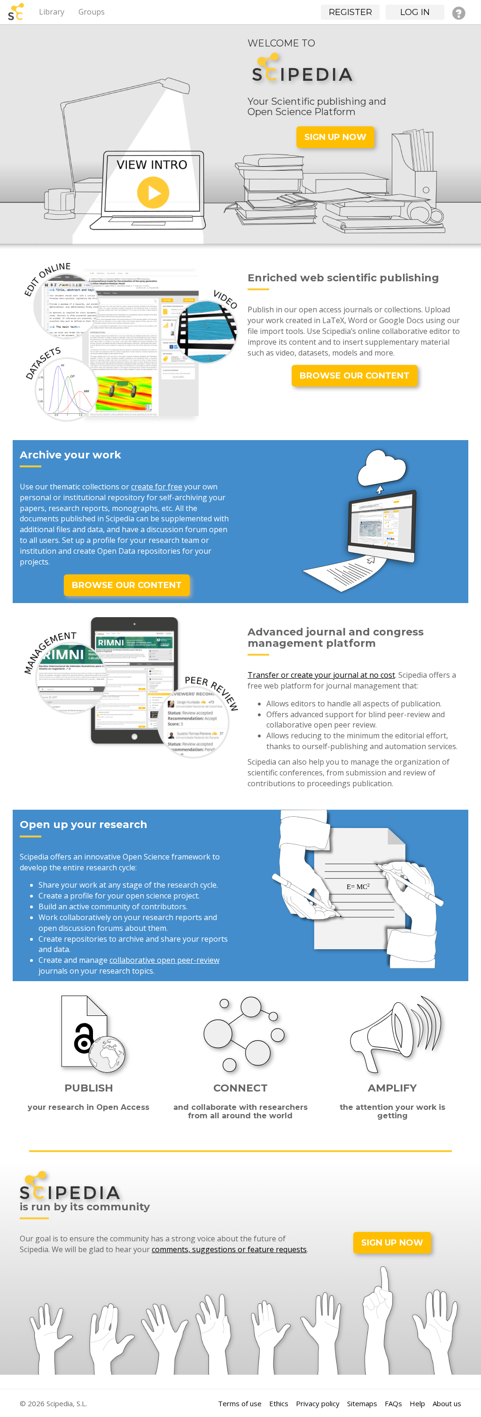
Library (51, 12)
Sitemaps (362, 1403)
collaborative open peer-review (164, 960)
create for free (156, 486)
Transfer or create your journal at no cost (321, 675)
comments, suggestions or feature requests (229, 1249)
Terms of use (240, 1403)
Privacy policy (318, 1403)
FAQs (393, 1403)
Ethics (278, 1403)
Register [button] (350, 12)
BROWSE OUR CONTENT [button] (355, 376)
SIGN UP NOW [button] (335, 137)
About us (447, 1403)
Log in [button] (415, 12)
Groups (91, 12)
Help (417, 1403)
